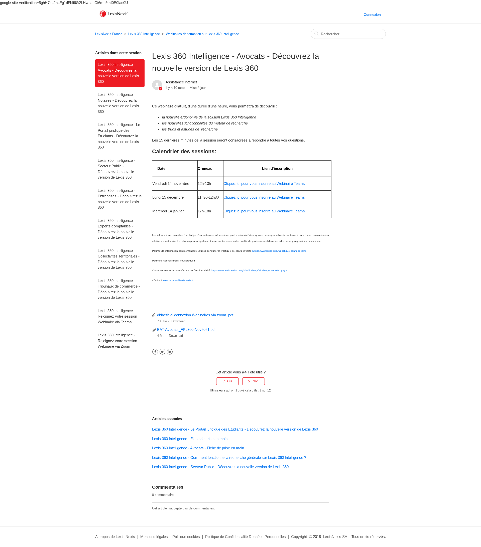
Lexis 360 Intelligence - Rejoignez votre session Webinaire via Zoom (117, 340)
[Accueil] (113, 17)
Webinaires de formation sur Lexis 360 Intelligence (202, 34)
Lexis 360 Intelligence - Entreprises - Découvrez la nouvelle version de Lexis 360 (120, 199)
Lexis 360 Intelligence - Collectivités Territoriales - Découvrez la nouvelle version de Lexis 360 (119, 259)
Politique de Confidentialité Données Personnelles (245, 536)
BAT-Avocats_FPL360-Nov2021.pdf (186, 329)
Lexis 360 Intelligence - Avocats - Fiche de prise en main (198, 448)
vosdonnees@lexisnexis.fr (178, 280)
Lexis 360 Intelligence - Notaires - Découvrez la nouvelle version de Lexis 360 (118, 103)
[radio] (227, 381)
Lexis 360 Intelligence (144, 34)
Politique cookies (186, 536)
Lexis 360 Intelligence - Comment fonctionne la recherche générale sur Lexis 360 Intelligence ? (229, 457)
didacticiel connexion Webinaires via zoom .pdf (195, 315)
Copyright (299, 536)
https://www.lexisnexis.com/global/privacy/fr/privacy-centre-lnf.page (249, 270)
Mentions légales (154, 536)
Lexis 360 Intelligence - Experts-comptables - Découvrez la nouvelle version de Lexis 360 (116, 229)
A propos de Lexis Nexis (115, 536)
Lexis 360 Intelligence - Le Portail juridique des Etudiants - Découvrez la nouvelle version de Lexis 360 (119, 135)
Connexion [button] (372, 15)
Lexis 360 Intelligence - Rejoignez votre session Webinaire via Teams (117, 316)
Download (178, 321)
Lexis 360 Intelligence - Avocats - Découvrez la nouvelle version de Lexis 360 (118, 73)
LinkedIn (170, 352)
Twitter (162, 352)
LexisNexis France (108, 34)
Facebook (155, 352)
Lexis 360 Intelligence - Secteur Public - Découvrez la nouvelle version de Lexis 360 (116, 169)
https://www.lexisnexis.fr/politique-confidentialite (279, 250)
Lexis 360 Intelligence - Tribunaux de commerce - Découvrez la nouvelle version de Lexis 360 (119, 289)
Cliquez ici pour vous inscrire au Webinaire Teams (264, 183)
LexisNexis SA (335, 536)
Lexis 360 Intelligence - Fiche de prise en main (189, 439)
